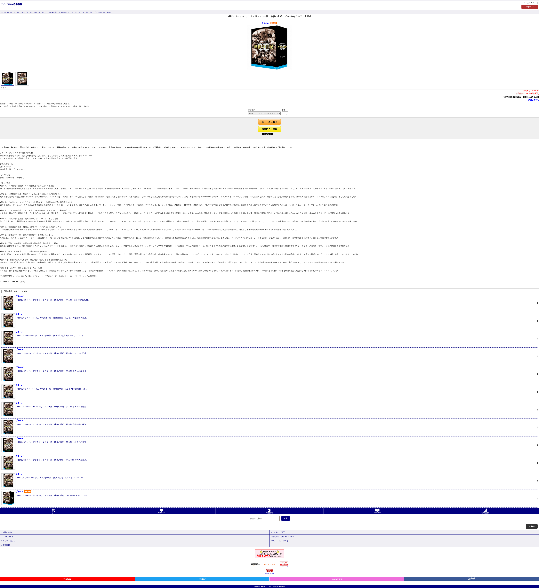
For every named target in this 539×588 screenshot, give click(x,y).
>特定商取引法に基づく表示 (282, 536)
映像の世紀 (53, 12)
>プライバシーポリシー (280, 541)
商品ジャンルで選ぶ (13, 12)
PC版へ (532, 526)
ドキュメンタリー (43, 12)
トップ (3, 12)
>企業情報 (5, 545)
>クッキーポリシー (9, 541)
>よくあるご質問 (278, 532)
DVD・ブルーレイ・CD (28, 12)
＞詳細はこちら (532, 100)
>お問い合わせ (7, 532)
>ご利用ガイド (7, 536)
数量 (284, 110)
